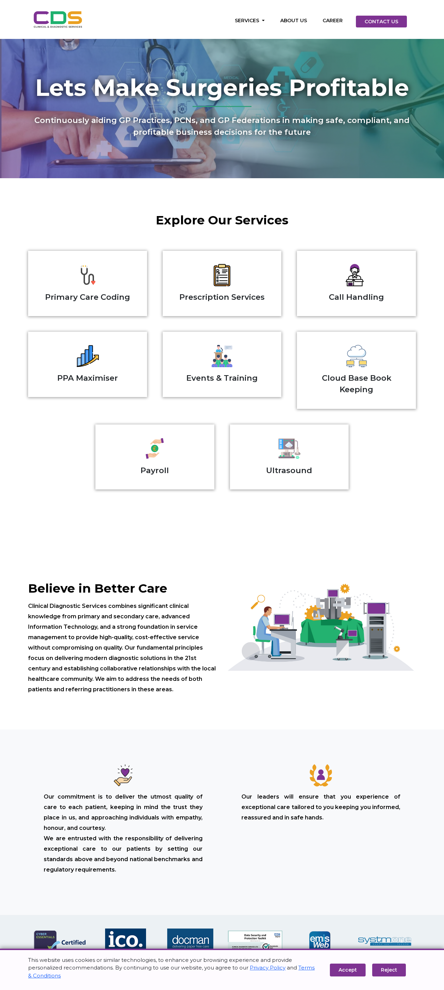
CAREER (333, 20)
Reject (389, 970)
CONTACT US (381, 21)
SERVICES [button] (248, 20)
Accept (348, 970)
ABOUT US (293, 20)
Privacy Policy (267, 967)
